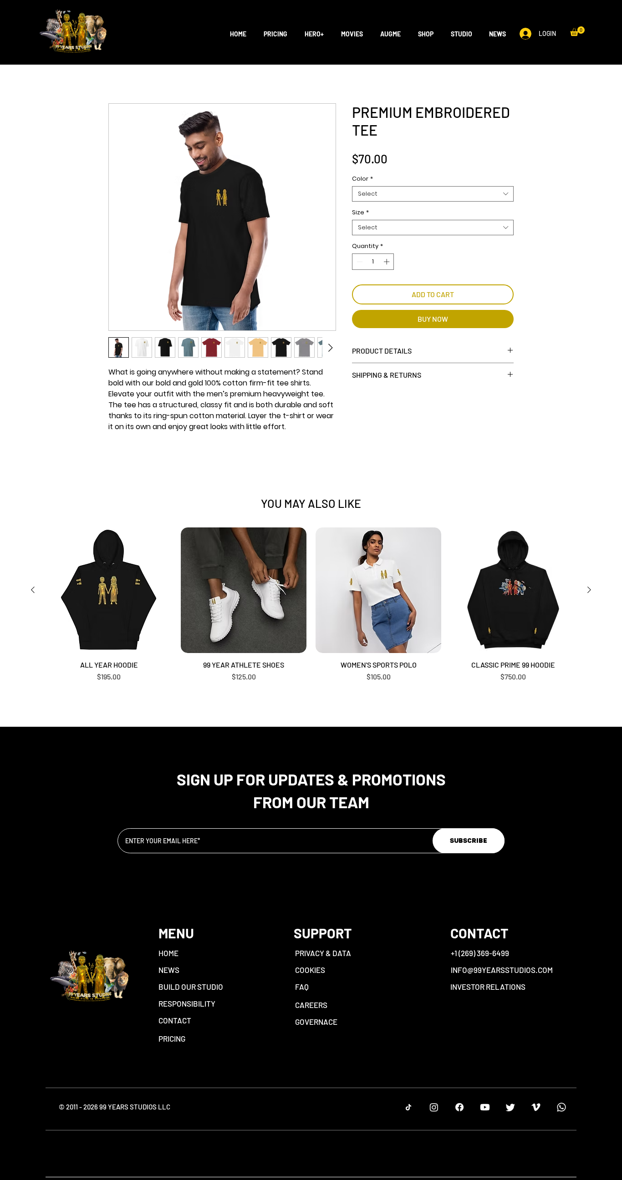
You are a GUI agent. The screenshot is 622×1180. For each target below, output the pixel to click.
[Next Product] (589, 589)
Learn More (423, 185)
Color (362, 202)
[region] (220, 957)
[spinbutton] (373, 285)
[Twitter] (510, 1107)
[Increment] (387, 285)
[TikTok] (408, 1107)
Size (360, 236)
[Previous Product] (32, 589)
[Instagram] (433, 1107)
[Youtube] (484, 1107)
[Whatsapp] (561, 1107)
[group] (311, 605)
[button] (424, 34)
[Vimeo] (535, 1107)
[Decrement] (358, 285)
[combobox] (433, 217)
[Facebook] (459, 1107)
